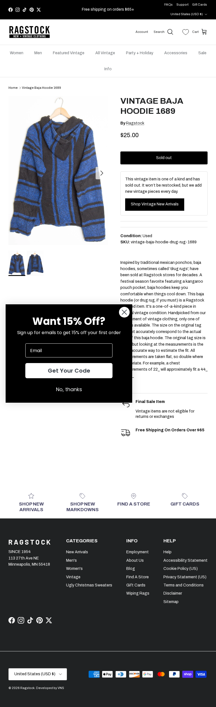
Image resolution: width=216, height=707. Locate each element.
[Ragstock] (29, 32)
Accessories (175, 53)
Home (13, 87)
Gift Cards (199, 4)
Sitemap (171, 602)
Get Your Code (69, 371)
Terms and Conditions (183, 585)
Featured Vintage (68, 53)
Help (167, 552)
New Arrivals (77, 552)
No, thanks (69, 389)
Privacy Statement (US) (184, 577)
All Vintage (105, 53)
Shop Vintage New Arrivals (155, 204)
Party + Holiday (139, 53)
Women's (74, 568)
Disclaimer (172, 593)
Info (108, 69)
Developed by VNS (50, 688)
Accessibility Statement (185, 560)
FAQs (168, 4)
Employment (137, 552)
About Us (135, 560)
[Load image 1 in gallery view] (58, 170)
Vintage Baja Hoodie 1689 (41, 87)
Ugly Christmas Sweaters (89, 585)
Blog (130, 568)
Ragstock (135, 123)
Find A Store (137, 577)
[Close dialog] (124, 312)
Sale (202, 53)
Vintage (73, 577)
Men (38, 53)
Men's (71, 560)
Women (16, 53)
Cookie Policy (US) (180, 568)
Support (182, 4)
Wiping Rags (137, 593)
